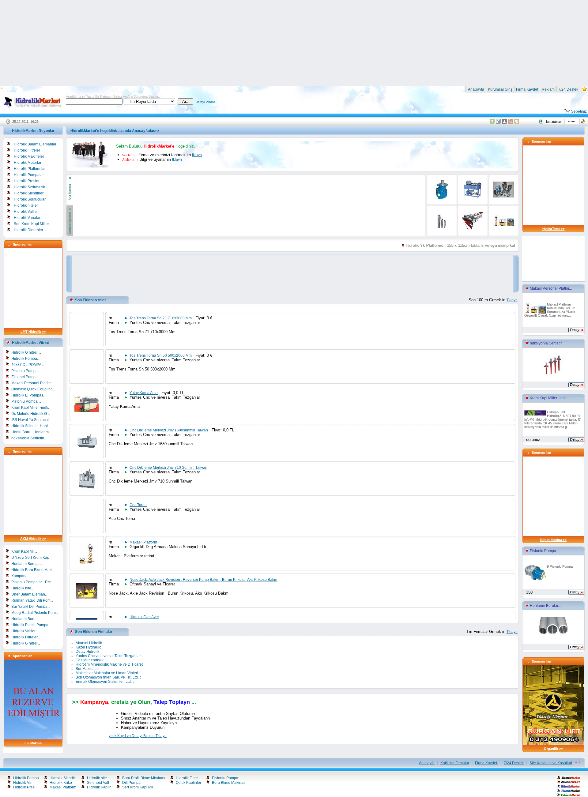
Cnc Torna (138, 505)
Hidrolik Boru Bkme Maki (31, 570)
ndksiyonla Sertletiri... (547, 343)
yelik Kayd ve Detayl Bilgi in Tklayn (138, 736)
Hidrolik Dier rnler (28, 230)
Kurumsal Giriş (500, 89)
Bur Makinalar (87, 669)
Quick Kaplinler (188, 782)
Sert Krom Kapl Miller (31, 224)
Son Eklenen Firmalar (93, 632)
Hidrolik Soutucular (30, 199)
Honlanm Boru (23, 619)
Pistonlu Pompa (25, 371)
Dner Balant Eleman (28, 594)
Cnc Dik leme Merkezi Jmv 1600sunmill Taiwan (169, 430)
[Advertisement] (294, 43)
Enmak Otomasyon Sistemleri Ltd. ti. (105, 681)
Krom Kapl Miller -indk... (549, 398)
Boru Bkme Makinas (228, 782)
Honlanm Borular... (545, 605)
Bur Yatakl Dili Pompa (29, 606)
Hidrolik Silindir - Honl (29, 426)
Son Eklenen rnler (90, 300)
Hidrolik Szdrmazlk (29, 187)
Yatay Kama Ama (144, 393)
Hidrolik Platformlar (30, 169)
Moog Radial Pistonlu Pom (33, 613)
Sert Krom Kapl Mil (137, 787)
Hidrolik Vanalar (27, 218)
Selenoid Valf (98, 782)
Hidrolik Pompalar (29, 175)
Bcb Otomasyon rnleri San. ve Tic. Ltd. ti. (109, 677)
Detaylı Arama (205, 101)
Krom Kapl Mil (23, 551)
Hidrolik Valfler (26, 211)
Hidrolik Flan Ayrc (144, 617)
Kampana (19, 576)
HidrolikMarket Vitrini (30, 342)
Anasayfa (427, 763)
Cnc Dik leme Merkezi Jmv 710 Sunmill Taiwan (168, 467)
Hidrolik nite (21, 588)
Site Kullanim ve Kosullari (551, 763)
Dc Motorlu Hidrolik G (29, 414)
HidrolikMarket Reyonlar (33, 131)
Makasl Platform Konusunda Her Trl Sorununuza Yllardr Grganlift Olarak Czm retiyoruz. (549, 310)
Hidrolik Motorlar (27, 162)
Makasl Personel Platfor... (550, 288)
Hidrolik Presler (27, 181)
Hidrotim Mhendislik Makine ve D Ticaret (109, 664)
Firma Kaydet (527, 89)
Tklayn (512, 300)
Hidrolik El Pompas (27, 395)
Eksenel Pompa (25, 377)
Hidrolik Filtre (187, 778)
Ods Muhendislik (90, 660)
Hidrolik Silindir (62, 778)
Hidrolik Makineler (29, 156)
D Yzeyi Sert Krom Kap (30, 557)
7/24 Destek (568, 89)
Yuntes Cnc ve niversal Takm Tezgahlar (108, 656)
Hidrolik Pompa (24, 358)
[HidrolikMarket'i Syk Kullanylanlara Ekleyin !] (584, 90)
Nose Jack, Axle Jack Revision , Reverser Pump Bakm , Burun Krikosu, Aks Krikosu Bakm (203, 579)
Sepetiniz (578, 111)
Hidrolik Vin (22, 782)
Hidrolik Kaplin (99, 787)
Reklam (548, 89)
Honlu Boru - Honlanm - (31, 432)
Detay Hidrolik (87, 651)
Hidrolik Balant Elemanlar (35, 144)
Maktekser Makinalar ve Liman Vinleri (107, 673)
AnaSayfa (475, 89)
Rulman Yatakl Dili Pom (31, 600)
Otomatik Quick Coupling (32, 389)
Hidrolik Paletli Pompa (29, 625)
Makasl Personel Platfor (31, 383)
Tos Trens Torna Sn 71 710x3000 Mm (161, 318)
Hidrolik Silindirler (28, 193)
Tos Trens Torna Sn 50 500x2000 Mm (161, 355)
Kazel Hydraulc (88, 647)
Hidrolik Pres (24, 787)
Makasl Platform (63, 787)
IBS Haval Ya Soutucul (30, 420)
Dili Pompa (131, 782)
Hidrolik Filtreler (27, 150)
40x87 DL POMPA (26, 365)
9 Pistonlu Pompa (560, 566)
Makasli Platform (143, 542)
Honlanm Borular (25, 564)
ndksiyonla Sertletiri (27, 438)
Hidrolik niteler (26, 205)
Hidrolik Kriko (61, 782)
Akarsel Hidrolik (89, 643)
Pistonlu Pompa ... (544, 551)
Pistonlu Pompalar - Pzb (31, 582)
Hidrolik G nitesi (25, 352)
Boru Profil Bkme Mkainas (143, 778)
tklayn (197, 155)
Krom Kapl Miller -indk (29, 407)
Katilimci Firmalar (454, 763)
